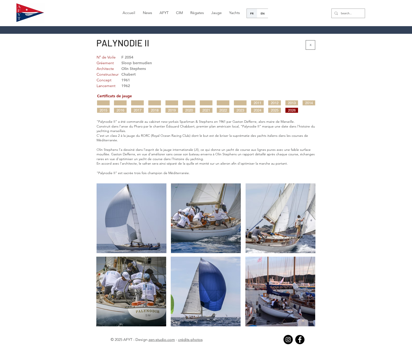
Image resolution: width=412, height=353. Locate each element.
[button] (147, 13)
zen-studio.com (162, 339)
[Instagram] (288, 339)
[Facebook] (299, 339)
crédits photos (190, 339)
